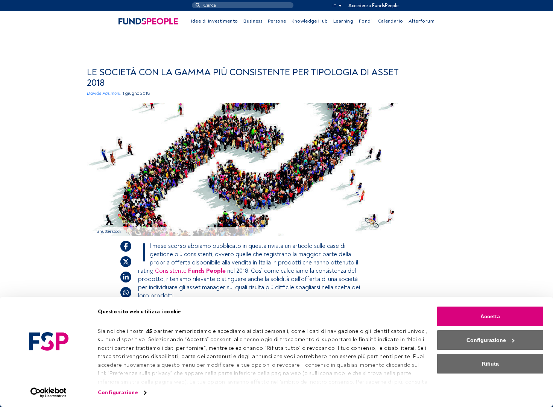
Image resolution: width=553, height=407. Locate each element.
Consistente (190, 271)
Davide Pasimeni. (104, 93)
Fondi (365, 21)
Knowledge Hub (310, 21)
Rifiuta (490, 364)
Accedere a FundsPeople (373, 6)
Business (252, 21)
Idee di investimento (214, 21)
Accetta (490, 316)
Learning (343, 21)
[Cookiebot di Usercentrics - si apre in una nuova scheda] (49, 392)
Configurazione (117, 392)
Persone (277, 21)
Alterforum (421, 21)
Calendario (390, 21)
